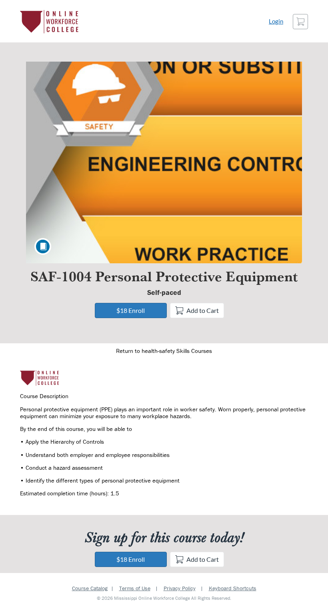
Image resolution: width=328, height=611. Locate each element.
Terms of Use (134, 588)
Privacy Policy (180, 588)
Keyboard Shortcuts (232, 588)
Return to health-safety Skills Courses (164, 351)
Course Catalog (90, 588)
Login (276, 21)
